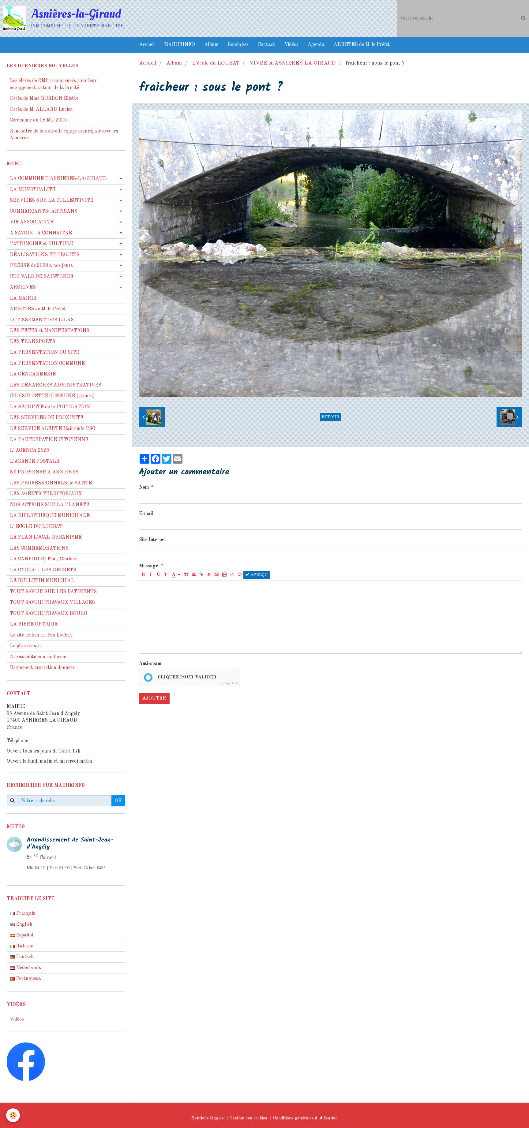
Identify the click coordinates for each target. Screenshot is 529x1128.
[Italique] (151, 575)
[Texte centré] (194, 575)
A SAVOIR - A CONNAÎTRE (41, 233)
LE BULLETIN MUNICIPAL (42, 580)
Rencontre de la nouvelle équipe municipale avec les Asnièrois (64, 135)
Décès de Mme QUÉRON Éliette (44, 98)
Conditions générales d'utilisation (305, 1118)
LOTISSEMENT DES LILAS (42, 320)
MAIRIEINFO (179, 44)
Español (24, 935)
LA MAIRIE (23, 298)
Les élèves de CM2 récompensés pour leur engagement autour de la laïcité (53, 84)
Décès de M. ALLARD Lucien (41, 109)
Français (25, 913)
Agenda (316, 44)
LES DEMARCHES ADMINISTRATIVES (55, 385)
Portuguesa (28, 978)
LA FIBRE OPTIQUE (34, 624)
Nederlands (28, 968)
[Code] (232, 575)
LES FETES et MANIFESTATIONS (49, 330)
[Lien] (201, 575)
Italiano (24, 946)
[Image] (217, 575)
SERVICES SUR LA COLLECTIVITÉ (51, 200)
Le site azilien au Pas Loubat (41, 635)
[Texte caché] (209, 575)
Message (148, 566)
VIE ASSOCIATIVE (32, 222)
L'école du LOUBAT (215, 63)
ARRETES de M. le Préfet (362, 44)
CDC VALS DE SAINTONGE (41, 276)
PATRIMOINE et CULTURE (41, 243)
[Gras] (143, 575)
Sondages (238, 44)
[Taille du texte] (166, 575)
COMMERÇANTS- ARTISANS (43, 211)
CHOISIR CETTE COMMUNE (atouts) (52, 396)
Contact (266, 44)
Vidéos (291, 44)
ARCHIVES (23, 287)
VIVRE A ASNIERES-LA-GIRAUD (292, 63)
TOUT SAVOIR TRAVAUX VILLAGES (52, 602)
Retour (330, 417)
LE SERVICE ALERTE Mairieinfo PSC (52, 428)
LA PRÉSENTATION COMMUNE (47, 363)
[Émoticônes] (240, 575)
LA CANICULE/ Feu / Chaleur (43, 559)
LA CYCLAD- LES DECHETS (43, 570)
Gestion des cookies (248, 1118)
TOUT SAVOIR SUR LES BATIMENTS (53, 591)
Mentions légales (207, 1118)
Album (211, 44)
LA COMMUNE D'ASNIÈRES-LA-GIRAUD (58, 178)
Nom (144, 487)
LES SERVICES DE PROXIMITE (47, 417)
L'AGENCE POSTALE (34, 461)
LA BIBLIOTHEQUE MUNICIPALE (50, 515)
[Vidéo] (224, 575)
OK (118, 800)
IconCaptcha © (229, 683)
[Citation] (186, 575)
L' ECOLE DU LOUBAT (36, 526)
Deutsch (24, 956)
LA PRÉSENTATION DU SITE (44, 352)
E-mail (146, 513)
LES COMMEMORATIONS (39, 548)
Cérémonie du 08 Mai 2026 (38, 120)
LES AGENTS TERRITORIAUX (46, 493)
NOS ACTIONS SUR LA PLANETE (49, 504)
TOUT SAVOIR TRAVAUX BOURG (48, 613)
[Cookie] (13, 1115)
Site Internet (152, 539)
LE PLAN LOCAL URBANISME (46, 537)
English (23, 924)
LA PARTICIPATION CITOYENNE (49, 439)
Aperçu (258, 575)
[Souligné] (158, 575)
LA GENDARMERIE (33, 374)
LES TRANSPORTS (32, 341)
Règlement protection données (42, 667)
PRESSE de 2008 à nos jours (41, 265)
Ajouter (154, 698)
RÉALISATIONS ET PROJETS (45, 254)
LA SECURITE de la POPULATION (50, 407)
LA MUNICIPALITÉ (32, 189)
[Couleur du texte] (176, 575)
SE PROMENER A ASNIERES (44, 472)
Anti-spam (150, 663)
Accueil (147, 44)
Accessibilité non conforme (38, 657)
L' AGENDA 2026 (29, 450)
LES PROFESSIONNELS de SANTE (51, 483)
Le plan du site (26, 646)
